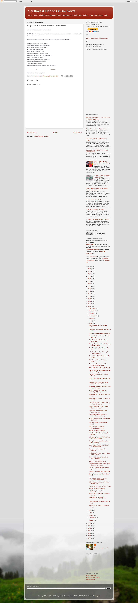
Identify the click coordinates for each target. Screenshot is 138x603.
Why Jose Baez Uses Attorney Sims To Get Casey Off (99, 352)
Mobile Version (90, 579)
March (91, 515)
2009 (89, 525)
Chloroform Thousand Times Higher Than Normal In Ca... (99, 464)
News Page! (53, 69)
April (90, 512)
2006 (89, 533)
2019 (89, 286)
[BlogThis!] (67, 76)
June (91, 323)
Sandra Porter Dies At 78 (93, 199)
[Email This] (65, 76)
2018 (89, 289)
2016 (89, 293)
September (92, 315)
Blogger (97, 596)
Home (54, 132)
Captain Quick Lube (92, 249)
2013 (89, 301)
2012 (89, 303)
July (90, 320)
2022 (89, 279)
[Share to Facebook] (71, 76)
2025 (89, 271)
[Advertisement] (98, 83)
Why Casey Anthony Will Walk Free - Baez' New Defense (100, 437)
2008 (89, 528)
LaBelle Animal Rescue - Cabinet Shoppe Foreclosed (99, 407)
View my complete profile (101, 548)
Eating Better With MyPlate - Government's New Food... (97, 498)
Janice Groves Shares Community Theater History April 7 (102, 163)
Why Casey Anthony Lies (96, 491)
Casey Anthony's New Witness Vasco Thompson (98, 411)
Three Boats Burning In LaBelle (95, 209)
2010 (89, 523)
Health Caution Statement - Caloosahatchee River (97, 427)
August (91, 318)
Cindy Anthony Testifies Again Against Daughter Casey (98, 415)
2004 (89, 538)
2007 (89, 530)
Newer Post (32, 132)
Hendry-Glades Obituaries (97, 430)
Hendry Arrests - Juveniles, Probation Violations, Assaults (97, 189)
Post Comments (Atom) (42, 136)
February (92, 517)
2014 (89, 298)
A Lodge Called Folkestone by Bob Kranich (102, 176)
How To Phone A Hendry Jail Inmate (99, 333)
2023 (89, 276)
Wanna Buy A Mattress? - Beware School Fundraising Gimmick (98, 118)
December (92, 308)
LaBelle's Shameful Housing (97, 461)
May (90, 510)
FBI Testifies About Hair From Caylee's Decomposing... (98, 478)
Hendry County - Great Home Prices (100, 486)
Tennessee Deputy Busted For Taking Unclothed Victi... (98, 364)
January (92, 520)
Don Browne (93, 256)
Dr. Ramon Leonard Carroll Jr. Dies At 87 (98, 219)
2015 (89, 296)
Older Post (77, 132)
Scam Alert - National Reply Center (96, 129)
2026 (89, 269)
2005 (89, 535)
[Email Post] (61, 76)
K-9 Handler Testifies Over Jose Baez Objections (98, 457)
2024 (89, 274)
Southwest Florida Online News (51, 11)
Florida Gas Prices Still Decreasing (99, 471)
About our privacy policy (93, 577)
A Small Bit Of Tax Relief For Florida (99, 368)
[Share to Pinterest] (72, 76)
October (92, 313)
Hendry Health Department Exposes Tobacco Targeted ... (99, 371)
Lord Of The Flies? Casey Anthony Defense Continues (99, 403)
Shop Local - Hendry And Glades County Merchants (99, 445)
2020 (89, 284)
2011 (89, 306)
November (92, 310)
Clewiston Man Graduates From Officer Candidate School (98, 383)
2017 (89, 291)
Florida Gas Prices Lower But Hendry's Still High (97, 391)
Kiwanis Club (90, 244)
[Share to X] (69, 76)
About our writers (91, 575)
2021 (89, 281)
